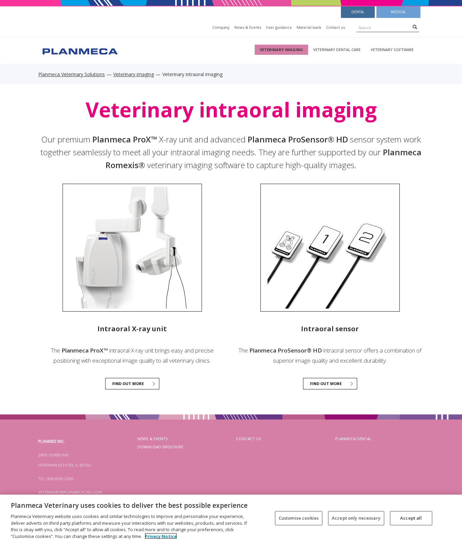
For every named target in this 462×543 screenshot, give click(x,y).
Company (221, 27)
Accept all (411, 518)
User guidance (279, 27)
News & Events (247, 27)
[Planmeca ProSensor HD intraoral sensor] (330, 248)
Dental (357, 11)
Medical (398, 11)
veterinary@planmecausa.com (70, 492)
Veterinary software (392, 49)
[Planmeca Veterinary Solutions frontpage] (79, 50)
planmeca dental (353, 438)
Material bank (309, 27)
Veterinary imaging (281, 49)
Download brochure (160, 446)
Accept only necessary (356, 518)
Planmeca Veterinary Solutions (71, 74)
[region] (231, 519)
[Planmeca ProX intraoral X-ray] (132, 248)
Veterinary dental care (337, 49)
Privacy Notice (161, 536)
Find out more (128, 383)
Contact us (335, 27)
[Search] (415, 26)
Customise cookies (299, 518)
